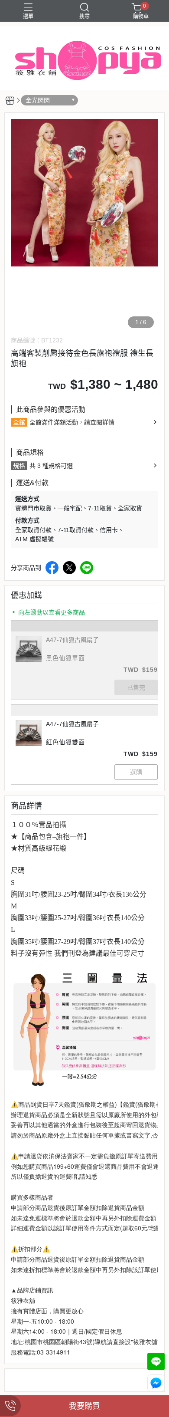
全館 (19, 422)
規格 (19, 465)
